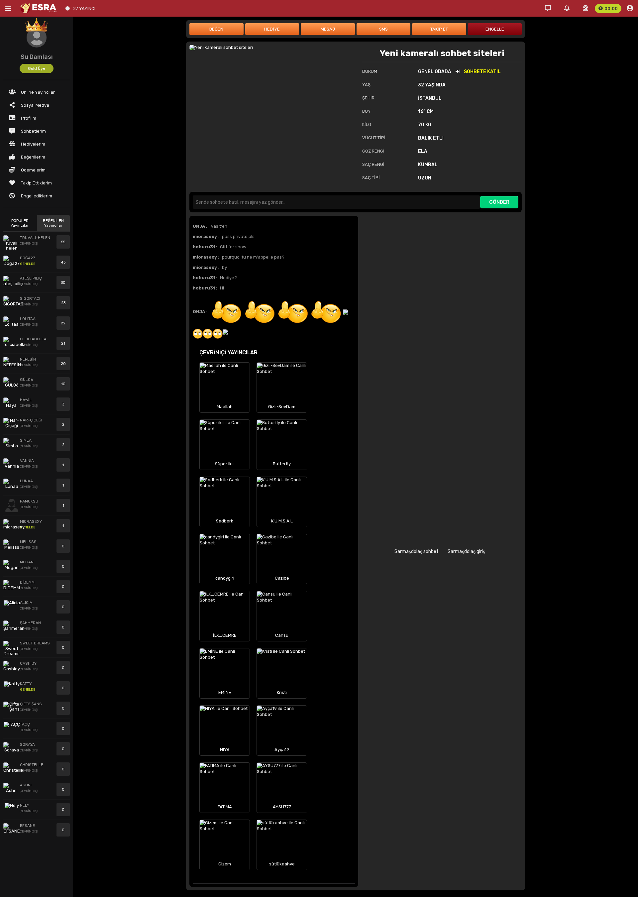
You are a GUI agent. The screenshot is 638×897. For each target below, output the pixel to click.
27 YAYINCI (84, 8)
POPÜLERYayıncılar (20, 223)
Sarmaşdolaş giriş (466, 551)
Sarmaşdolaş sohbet (416, 551)
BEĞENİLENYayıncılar (53, 223)
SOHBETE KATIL (482, 71)
